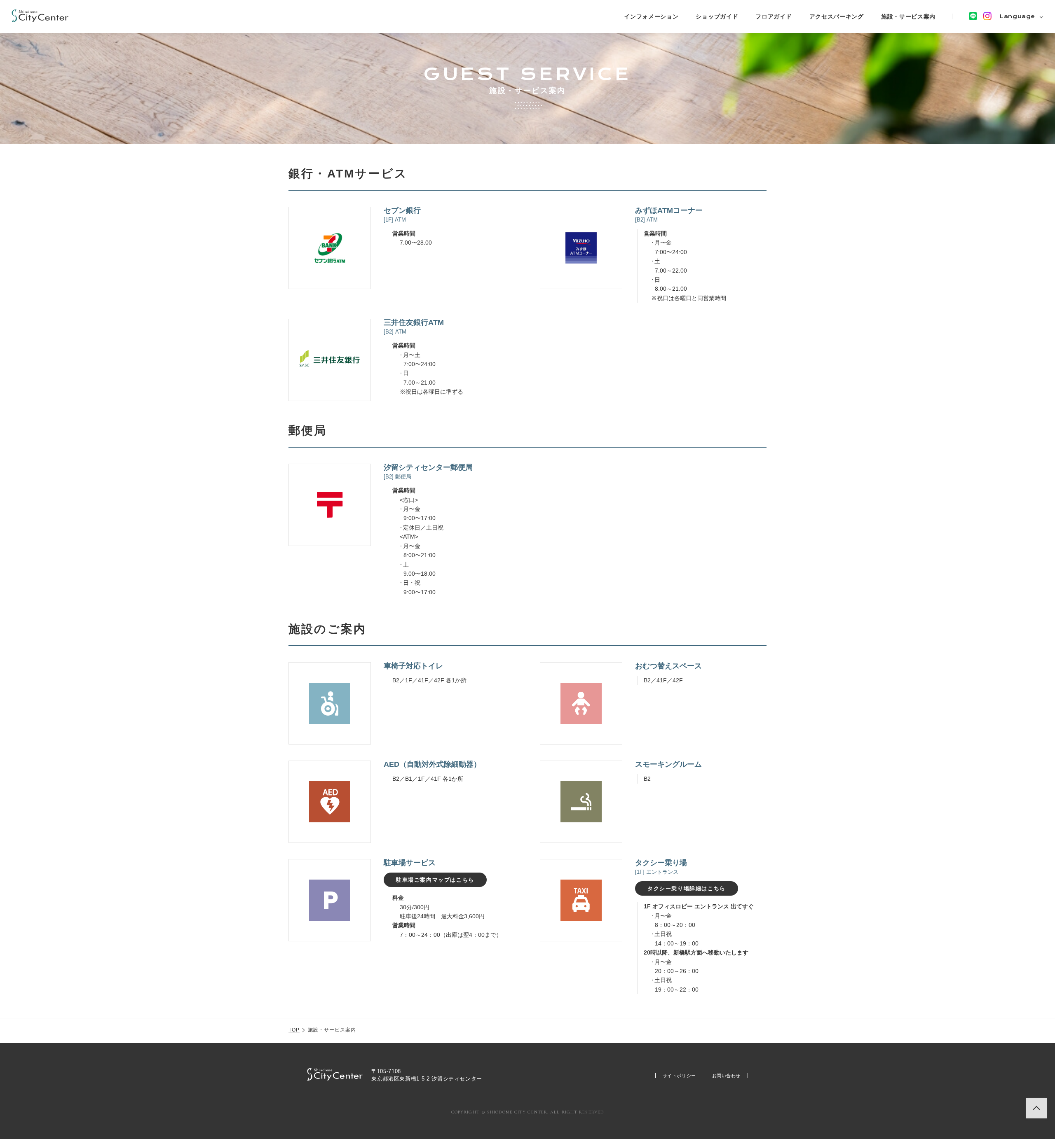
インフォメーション (651, 16)
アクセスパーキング (836, 16)
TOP (294, 1030)
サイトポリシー (679, 1075)
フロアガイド (773, 16)
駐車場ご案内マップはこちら (435, 880)
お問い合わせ (726, 1075)
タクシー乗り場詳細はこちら (686, 888)
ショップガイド (717, 16)
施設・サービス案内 (908, 16)
